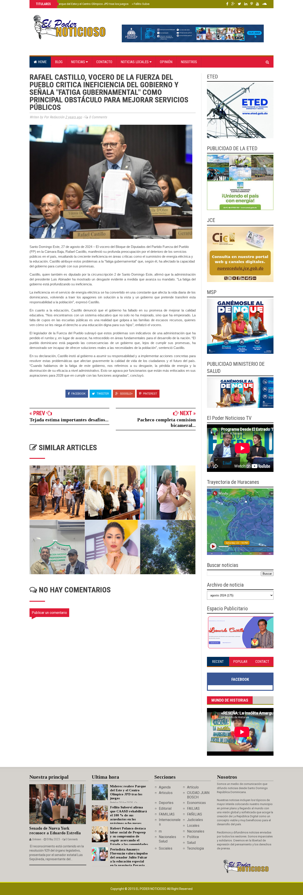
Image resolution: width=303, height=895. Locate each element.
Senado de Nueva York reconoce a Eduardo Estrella (55, 830)
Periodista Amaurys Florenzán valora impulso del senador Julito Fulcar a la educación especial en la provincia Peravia (129, 857)
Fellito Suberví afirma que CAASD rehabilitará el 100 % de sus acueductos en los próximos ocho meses (128, 815)
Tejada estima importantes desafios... (69, 419)
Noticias (78, 62)
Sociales (165, 848)
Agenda (165, 787)
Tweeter (102, 393)
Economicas (196, 803)
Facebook (78, 393)
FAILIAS (193, 808)
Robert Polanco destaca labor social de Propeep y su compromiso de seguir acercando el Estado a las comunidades (129, 836)
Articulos (166, 793)
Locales (193, 825)
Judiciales (195, 820)
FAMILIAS (167, 814)
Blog (59, 62)
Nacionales (195, 831)
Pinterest (149, 393)
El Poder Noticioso (151, 889)
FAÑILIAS (194, 814)
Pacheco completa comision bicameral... (166, 422)
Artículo (193, 787)
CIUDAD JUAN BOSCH (198, 795)
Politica (193, 837)
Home (42, 62)
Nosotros (189, 62)
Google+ (126, 393)
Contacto (104, 62)
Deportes (166, 803)
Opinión (166, 62)
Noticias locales (135, 62)
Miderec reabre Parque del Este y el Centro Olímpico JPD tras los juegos (81, 4)
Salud (191, 843)
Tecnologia (195, 848)
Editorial (165, 808)
